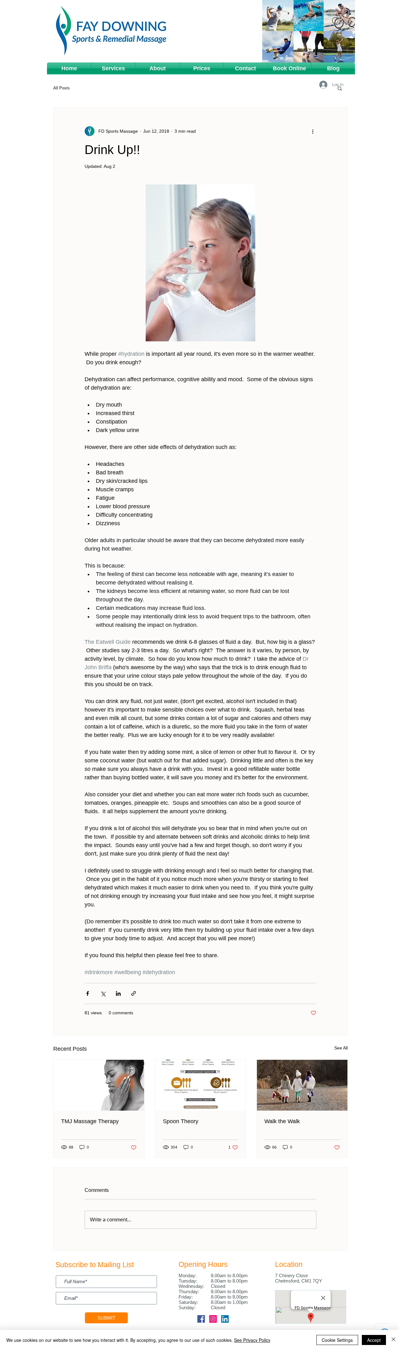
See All (341, 1047)
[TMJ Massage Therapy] (99, 1085)
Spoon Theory (180, 1121)
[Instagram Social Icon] (213, 1319)
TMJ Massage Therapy (90, 1121)
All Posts (61, 88)
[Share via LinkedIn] (118, 993)
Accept (374, 1340)
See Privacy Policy (252, 1340)
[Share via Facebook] (88, 993)
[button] (113, 68)
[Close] (393, 1340)
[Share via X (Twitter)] (103, 993)
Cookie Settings (337, 1340)
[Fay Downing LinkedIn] (225, 1319)
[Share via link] (134, 993)
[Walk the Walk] (302, 1085)
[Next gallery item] (248, 263)
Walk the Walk (282, 1121)
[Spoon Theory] (200, 1085)
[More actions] (312, 131)
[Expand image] (200, 262)
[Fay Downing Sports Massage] (201, 1319)
